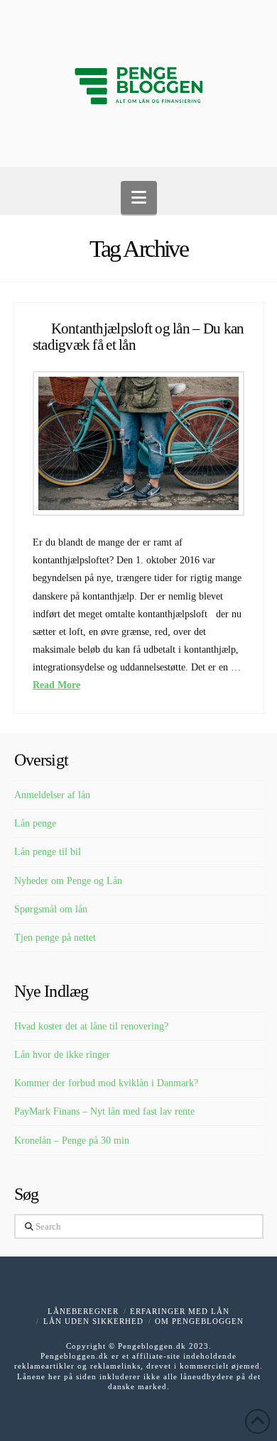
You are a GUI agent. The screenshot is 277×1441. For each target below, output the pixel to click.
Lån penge (35, 823)
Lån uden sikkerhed (93, 1321)
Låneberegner (83, 1311)
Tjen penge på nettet (55, 937)
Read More (56, 685)
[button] (139, 197)
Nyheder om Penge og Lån (68, 881)
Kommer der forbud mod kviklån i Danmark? (106, 1083)
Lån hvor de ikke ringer (62, 1054)
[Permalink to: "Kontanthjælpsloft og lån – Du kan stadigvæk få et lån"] (138, 443)
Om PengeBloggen (199, 1321)
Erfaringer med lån (179, 1311)
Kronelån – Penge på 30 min (71, 1140)
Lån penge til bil (47, 851)
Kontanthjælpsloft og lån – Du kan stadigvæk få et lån (138, 336)
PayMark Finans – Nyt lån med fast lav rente (104, 1111)
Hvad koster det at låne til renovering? (91, 1026)
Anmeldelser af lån (52, 795)
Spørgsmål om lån (50, 909)
